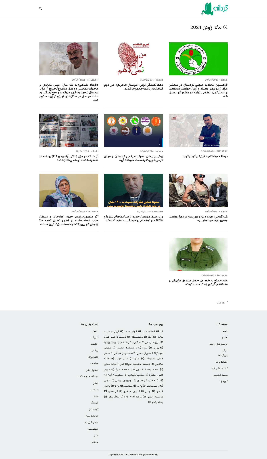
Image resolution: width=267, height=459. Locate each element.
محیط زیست (91, 422)
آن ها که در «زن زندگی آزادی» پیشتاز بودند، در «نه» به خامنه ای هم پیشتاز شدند (68, 158)
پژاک (115, 386)
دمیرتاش (117, 342)
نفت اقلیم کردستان (146, 380)
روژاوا (154, 348)
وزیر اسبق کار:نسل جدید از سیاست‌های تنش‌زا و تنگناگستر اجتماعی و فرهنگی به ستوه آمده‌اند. (133, 218)
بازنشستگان (135, 337)
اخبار (225, 337)
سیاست (94, 390)
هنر (96, 435)
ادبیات (94, 337)
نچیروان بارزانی (122, 380)
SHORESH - (91, 80)
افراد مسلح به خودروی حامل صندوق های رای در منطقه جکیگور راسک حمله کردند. (198, 282)
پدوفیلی (126, 386)
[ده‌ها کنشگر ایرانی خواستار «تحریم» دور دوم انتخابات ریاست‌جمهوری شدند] (133, 58)
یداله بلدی (155, 402)
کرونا (136, 397)
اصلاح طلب (146, 331)
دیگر (225, 350)
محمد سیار (120, 370)
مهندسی (93, 429)
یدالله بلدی (112, 397)
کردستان (111, 391)
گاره (124, 397)
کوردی (224, 381)
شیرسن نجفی (120, 353)
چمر (145, 391)
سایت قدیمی (220, 375)
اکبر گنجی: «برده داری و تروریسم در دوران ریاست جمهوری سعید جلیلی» (198, 218)
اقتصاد (94, 344)
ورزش (95, 442)
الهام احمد (128, 331)
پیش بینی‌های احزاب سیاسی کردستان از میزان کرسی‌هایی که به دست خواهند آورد (133, 158)
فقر (120, 364)
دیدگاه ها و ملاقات (88, 377)
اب (159, 331)
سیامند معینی (123, 348)
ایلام (148, 337)
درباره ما (223, 355)
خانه (225, 331)
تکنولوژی (93, 357)
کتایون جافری (129, 391)
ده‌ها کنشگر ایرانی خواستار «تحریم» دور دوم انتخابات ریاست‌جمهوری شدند (133, 87)
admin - (223, 80)
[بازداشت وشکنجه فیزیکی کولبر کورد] (198, 130)
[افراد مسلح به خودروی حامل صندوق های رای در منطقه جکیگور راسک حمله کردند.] (198, 254)
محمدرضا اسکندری (145, 370)
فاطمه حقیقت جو (137, 364)
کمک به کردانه (220, 368)
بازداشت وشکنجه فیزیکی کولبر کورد (205, 156)
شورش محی (141, 353)
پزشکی (94, 350)
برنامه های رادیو (219, 344)
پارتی (137, 386)
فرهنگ (94, 403)
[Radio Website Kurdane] (206, 8)
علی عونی (119, 359)
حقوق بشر (133, 342)
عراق (134, 359)
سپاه (141, 348)
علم (96, 396)
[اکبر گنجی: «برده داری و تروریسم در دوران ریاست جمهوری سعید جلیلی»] (198, 190)
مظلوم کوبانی (134, 375)
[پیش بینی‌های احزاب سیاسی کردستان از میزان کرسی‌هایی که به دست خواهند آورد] (133, 130)
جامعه (94, 364)
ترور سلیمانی (150, 342)
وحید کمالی (151, 386)
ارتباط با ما (222, 362)
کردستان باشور (153, 397)
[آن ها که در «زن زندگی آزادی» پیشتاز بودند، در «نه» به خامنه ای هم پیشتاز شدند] (68, 130)
